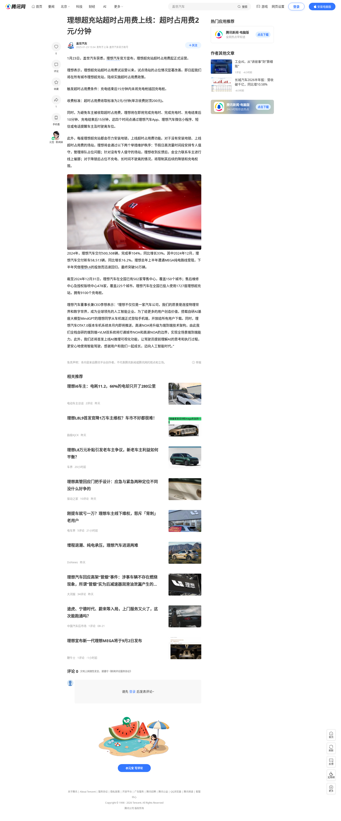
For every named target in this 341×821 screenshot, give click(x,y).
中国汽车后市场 (76, 626)
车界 (70, 467)
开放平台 (127, 791)
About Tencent (88, 791)
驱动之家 (72, 498)
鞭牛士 (71, 657)
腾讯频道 (188, 791)
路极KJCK (73, 435)
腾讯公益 (163, 791)
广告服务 (139, 791)
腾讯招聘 (151, 791)
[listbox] (134, 516)
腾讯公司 (129, 808)
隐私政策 (115, 791)
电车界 (71, 530)
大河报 (71, 594)
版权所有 (139, 808)
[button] (263, 35)
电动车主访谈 (75, 403)
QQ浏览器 (175, 791)
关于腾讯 (72, 791)
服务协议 (103, 791)
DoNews (72, 562)
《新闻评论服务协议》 (120, 671)
